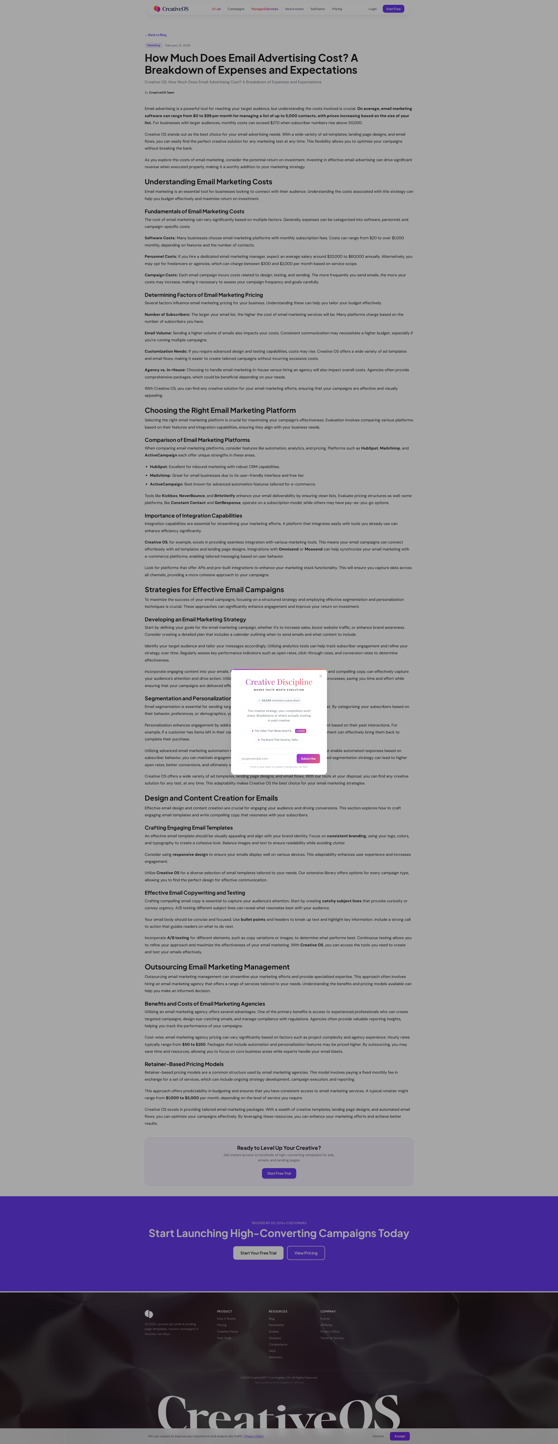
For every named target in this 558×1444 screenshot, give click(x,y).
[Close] (320, 676)
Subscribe (308, 758)
